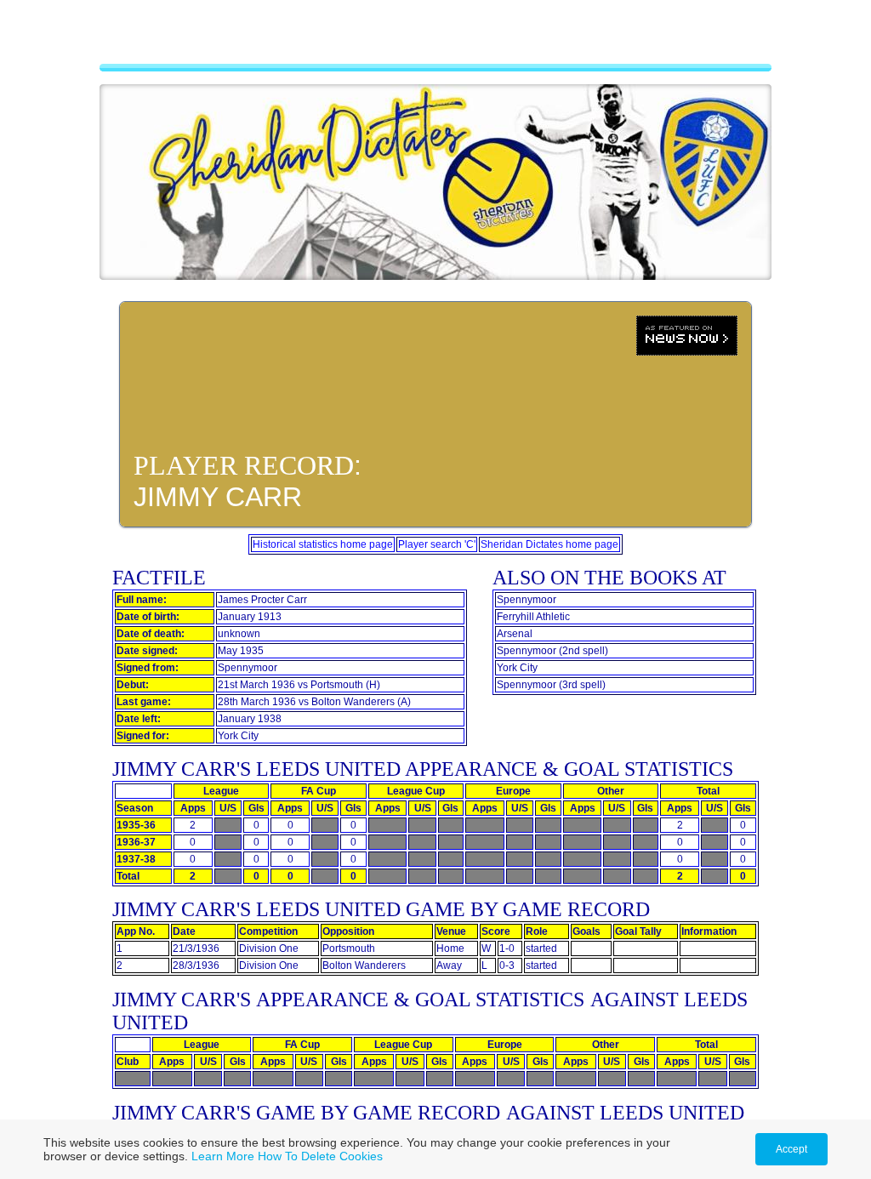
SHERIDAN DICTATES (435, 38)
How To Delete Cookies (320, 1156)
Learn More (222, 1156)
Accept (791, 1149)
